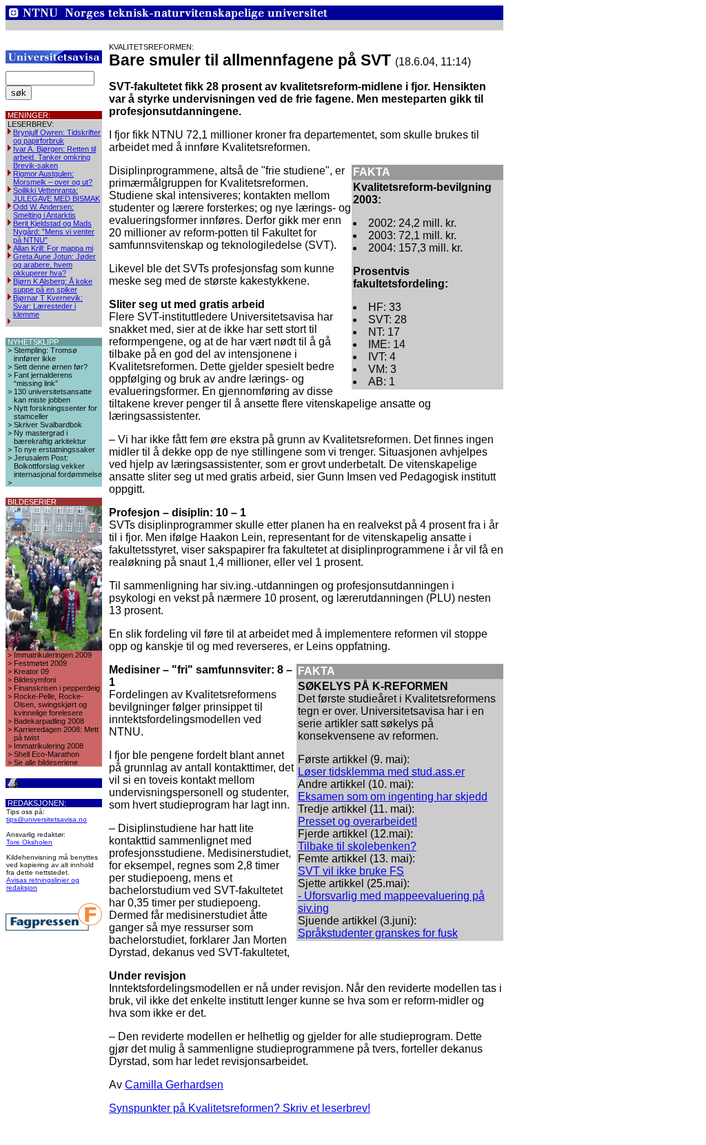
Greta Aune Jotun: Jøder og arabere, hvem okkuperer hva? (54, 264)
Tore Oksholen (29, 842)
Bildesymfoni (35, 680)
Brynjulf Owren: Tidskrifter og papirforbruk (57, 136)
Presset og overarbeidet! (357, 821)
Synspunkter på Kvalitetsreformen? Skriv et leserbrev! (239, 1108)
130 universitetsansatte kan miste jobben (53, 395)
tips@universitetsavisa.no (46, 819)
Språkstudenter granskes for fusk (378, 933)
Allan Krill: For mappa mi (53, 248)
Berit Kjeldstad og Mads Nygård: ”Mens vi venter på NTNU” (53, 231)
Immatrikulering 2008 (48, 746)
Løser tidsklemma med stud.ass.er (381, 772)
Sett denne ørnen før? (51, 367)
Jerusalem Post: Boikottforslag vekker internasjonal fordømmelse (58, 466)
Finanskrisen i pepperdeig (57, 688)
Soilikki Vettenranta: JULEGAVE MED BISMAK (56, 194)
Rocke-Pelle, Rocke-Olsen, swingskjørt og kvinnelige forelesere (50, 704)
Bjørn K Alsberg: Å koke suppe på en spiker (52, 285)
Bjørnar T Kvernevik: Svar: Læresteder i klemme (48, 306)
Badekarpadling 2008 (49, 721)
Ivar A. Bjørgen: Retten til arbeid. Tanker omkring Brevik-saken (54, 157)
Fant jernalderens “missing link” (43, 379)
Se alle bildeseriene (46, 762)
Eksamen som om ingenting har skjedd (392, 796)
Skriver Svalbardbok (48, 424)
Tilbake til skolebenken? (357, 846)
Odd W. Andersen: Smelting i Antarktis (44, 211)
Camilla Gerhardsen (174, 1085)
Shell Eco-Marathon (46, 754)
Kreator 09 (31, 671)
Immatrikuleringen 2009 (53, 655)
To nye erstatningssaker (54, 449)
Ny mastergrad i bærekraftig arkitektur (50, 437)
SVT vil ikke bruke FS (351, 871)
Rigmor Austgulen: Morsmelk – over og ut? (52, 178)
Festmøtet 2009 (40, 663)
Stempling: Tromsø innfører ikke (45, 354)
